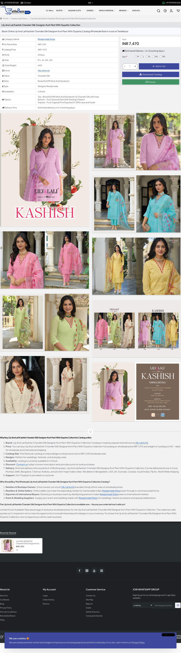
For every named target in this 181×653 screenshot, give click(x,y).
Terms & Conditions (8, 612)
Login (45, 596)
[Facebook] (79, 571)
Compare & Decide (94, 616)
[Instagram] (87, 571)
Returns (46, 604)
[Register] (172, 10)
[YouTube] (94, 571)
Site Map (89, 600)
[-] (124, 66)
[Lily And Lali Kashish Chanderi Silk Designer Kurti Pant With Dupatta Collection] (7, 545)
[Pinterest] (101, 571)
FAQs (2, 620)
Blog (2, 604)
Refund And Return (7, 616)
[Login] (165, 10)
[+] (135, 66)
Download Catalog (152, 74)
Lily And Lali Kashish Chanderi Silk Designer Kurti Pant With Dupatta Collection (27, 542)
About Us (4, 596)
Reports (89, 604)
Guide (88, 608)
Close (169, 635)
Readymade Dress (19, 18)
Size (124, 57)
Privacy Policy (138, 642)
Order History (48, 600)
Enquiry (152, 82)
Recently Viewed (8, 532)
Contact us (22, 464)
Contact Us (90, 596)
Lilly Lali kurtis (44, 70)
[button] (159, 66)
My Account (49, 589)
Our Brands (4, 600)
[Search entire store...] (158, 10)
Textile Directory (93, 612)
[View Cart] (178, 10)
